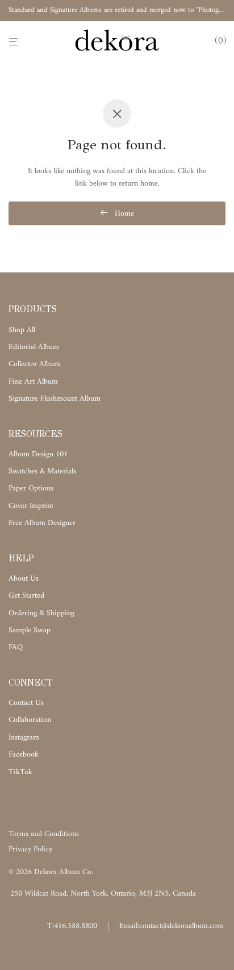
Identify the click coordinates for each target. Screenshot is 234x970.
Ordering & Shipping (41, 613)
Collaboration (30, 720)
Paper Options (31, 488)
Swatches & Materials (42, 471)
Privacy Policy (30, 849)
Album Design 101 (38, 454)
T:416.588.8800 (72, 926)
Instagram (24, 737)
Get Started (26, 595)
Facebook (24, 754)
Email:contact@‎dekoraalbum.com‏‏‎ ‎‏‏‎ (172, 926)
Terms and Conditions (44, 834)
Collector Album (34, 364)
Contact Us (26, 703)
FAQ (16, 647)
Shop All (22, 330)
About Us (24, 578)
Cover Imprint (31, 506)
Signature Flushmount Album (55, 398)
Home (123, 213)
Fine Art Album (33, 381)
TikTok (20, 772)
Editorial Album (34, 347)
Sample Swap (30, 630)
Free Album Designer (42, 523)
